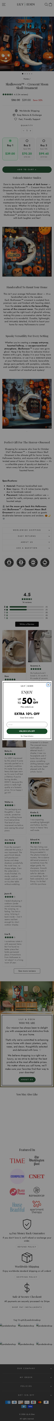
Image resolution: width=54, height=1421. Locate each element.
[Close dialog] (48, 685)
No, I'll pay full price (27, 736)
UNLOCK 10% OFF (27, 731)
